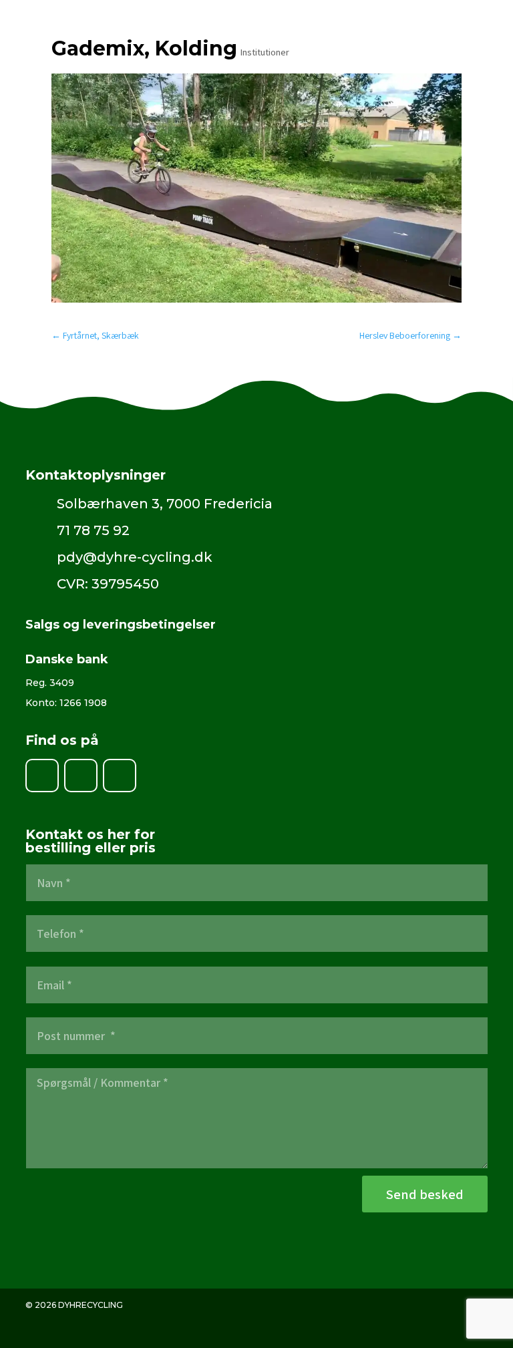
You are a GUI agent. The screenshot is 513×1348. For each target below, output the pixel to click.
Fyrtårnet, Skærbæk (95, 335)
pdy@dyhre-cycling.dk (134, 557)
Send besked (425, 1194)
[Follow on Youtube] (119, 775)
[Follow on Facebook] (42, 775)
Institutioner (264, 52)
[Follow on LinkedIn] (81, 775)
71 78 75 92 (93, 530)
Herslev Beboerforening (410, 335)
